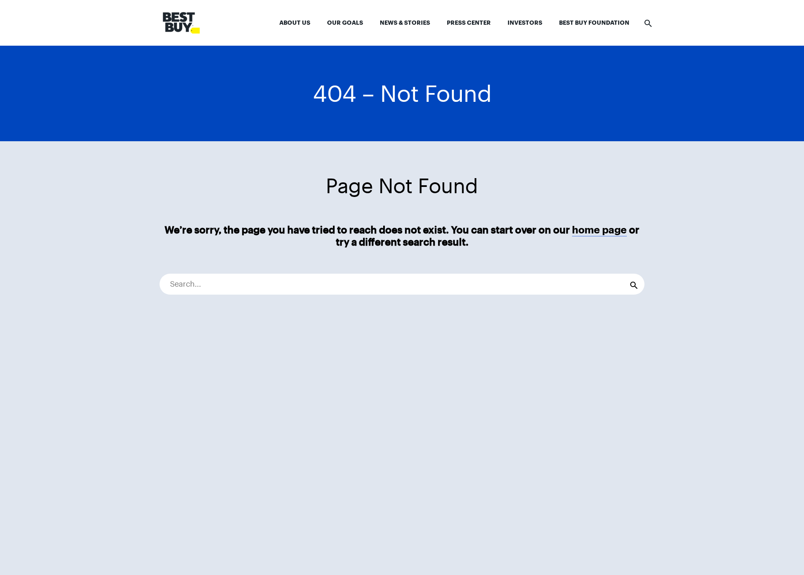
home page (599, 230)
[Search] (634, 284)
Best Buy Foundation (594, 22)
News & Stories (405, 22)
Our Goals (345, 22)
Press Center (469, 22)
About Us (294, 22)
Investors (525, 22)
